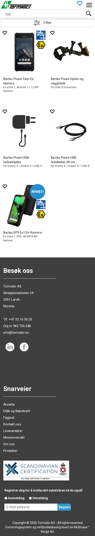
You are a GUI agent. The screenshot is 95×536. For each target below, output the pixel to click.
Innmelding (16, 498)
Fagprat (8, 418)
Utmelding (40, 498)
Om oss (9, 444)
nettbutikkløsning (49, 527)
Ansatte (9, 404)
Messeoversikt (14, 437)
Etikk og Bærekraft (16, 411)
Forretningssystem (19, 527)
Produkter (10, 451)
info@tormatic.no (16, 333)
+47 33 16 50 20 (20, 319)
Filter (47, 22)
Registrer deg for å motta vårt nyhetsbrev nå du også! (43, 490)
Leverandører (13, 431)
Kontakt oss (12, 424)
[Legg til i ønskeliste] (4, 32)
